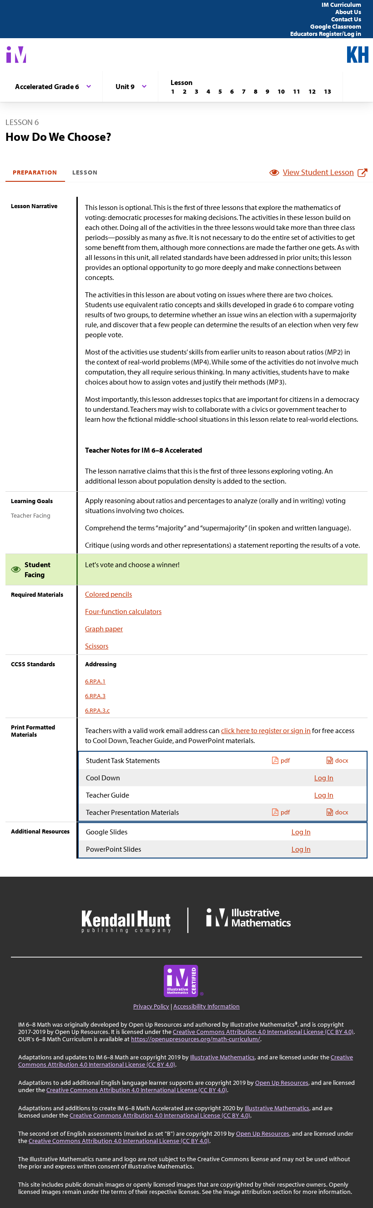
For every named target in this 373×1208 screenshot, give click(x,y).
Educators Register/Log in (325, 33)
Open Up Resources (281, 1082)
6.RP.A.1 (95, 681)
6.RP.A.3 (95, 695)
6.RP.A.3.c (97, 710)
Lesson (85, 172)
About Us (348, 11)
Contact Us (346, 19)
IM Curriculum (341, 4)
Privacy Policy (151, 1006)
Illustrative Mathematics (222, 1057)
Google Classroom (335, 26)
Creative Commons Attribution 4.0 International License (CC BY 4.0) (263, 1032)
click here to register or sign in (266, 730)
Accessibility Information (206, 1006)
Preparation (35, 172)
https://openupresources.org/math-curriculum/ (195, 1039)
